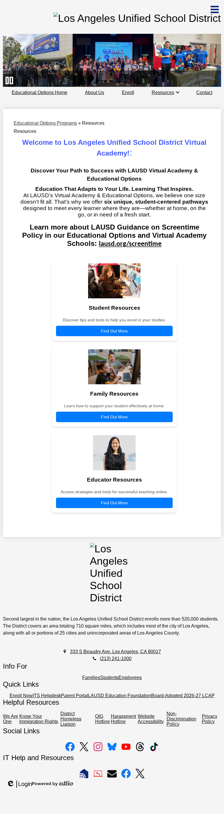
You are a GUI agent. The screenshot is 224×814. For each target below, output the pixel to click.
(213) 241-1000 (116, 658)
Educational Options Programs (45, 123)
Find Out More (114, 331)
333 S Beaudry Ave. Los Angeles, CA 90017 (115, 651)
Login (19, 784)
